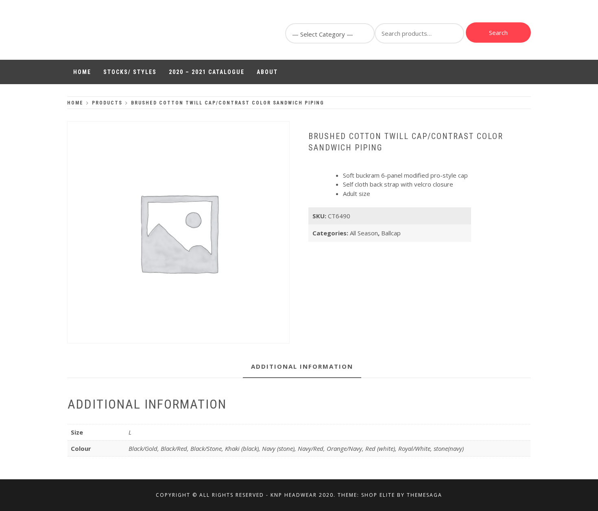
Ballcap (391, 233)
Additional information (302, 366)
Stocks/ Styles (130, 72)
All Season (364, 233)
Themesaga (424, 494)
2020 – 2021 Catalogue (206, 72)
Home (82, 72)
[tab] (302, 367)
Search (498, 32)
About (267, 72)
